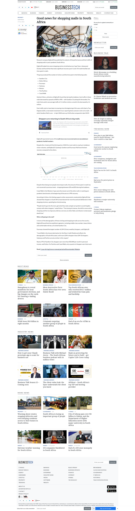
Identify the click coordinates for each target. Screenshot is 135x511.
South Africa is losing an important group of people (54, 415)
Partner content (23, 350)
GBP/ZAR (64, 1)
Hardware (22, 475)
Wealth (98, 13)
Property (81, 13)
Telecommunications (74, 285)
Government (47, 411)
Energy (49, 13)
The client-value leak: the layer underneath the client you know (54, 384)
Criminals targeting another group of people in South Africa (54, 323)
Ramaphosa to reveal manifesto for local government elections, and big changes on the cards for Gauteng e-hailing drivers (29, 293)
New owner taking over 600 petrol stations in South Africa (104, 191)
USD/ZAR (48, 1)
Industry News (70, 13)
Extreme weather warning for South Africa (29, 449)
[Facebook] (19, 7)
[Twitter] (22, 7)
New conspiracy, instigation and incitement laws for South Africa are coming (105, 160)
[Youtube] (31, 7)
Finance (41, 13)
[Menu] (18, 13)
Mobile (70, 477)
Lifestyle (45, 319)
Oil (109, 1)
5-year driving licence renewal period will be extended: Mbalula (60, 249)
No (96, 30)
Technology (72, 480)
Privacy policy (24, 494)
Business (33, 13)
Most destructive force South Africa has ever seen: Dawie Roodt (54, 289)
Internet (71, 475)
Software (47, 480)
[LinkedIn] (28, 7)
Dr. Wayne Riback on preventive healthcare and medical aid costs (105, 97)
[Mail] (32, 25)
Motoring (58, 13)
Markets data (22, 1)
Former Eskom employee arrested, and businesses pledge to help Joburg (105, 211)
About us (22, 486)
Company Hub (108, 13)
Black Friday (72, 467)
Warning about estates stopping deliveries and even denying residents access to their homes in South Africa (28, 418)
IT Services (96, 475)
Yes (96, 27)
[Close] (117, 508)
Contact (21, 491)
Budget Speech (23, 470)
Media (46, 477)
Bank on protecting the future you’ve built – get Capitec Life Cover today (78, 355)
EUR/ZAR (79, 1)
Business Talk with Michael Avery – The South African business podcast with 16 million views (54, 356)
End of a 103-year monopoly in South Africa (80, 449)
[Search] (116, 13)
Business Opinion (48, 285)
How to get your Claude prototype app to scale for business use (28, 355)
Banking (24, 13)
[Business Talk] (37, 7)
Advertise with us (24, 489)
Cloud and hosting (99, 470)
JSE (31, 1)
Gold (94, 1)
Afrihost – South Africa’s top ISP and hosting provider (78, 384)
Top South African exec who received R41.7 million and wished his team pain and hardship (79, 290)
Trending (90, 13)
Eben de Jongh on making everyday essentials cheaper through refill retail (104, 120)
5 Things (20, 285)
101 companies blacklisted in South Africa (54, 449)
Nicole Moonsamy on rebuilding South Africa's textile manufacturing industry (105, 74)
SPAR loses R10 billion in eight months (28, 322)
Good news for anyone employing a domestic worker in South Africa (105, 149)
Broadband (97, 467)
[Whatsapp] (25, 7)
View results (105, 37)
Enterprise (47, 472)
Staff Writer (21, 19)
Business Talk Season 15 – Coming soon (28, 383)
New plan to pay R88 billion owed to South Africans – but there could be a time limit (104, 137)
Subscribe (113, 7)
